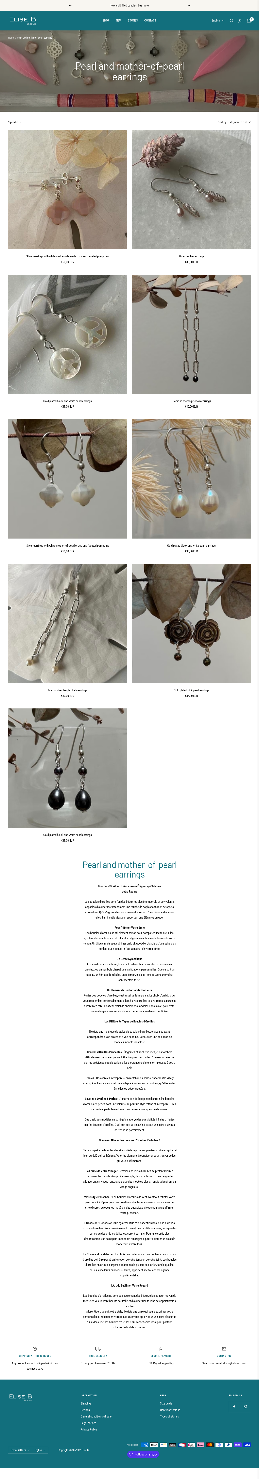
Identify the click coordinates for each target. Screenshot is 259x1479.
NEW (118, 20)
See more (143, 5)
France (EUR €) (18, 1450)
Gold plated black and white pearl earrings (67, 401)
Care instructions (170, 1410)
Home (11, 37)
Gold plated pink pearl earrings (191, 690)
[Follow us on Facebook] (234, 1406)
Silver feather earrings (191, 256)
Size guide (166, 1403)
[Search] (232, 21)
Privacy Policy (89, 1429)
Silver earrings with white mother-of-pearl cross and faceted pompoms (67, 256)
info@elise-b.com (235, 1363)
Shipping (86, 1403)
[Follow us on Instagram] (245, 1406)
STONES (133, 20)
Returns (85, 1410)
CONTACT (150, 20)
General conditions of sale (96, 1416)
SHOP (106, 20)
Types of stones (169, 1416)
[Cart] (249, 21)
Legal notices (88, 1423)
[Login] (240, 21)
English (216, 20)
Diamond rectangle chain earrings (191, 401)
